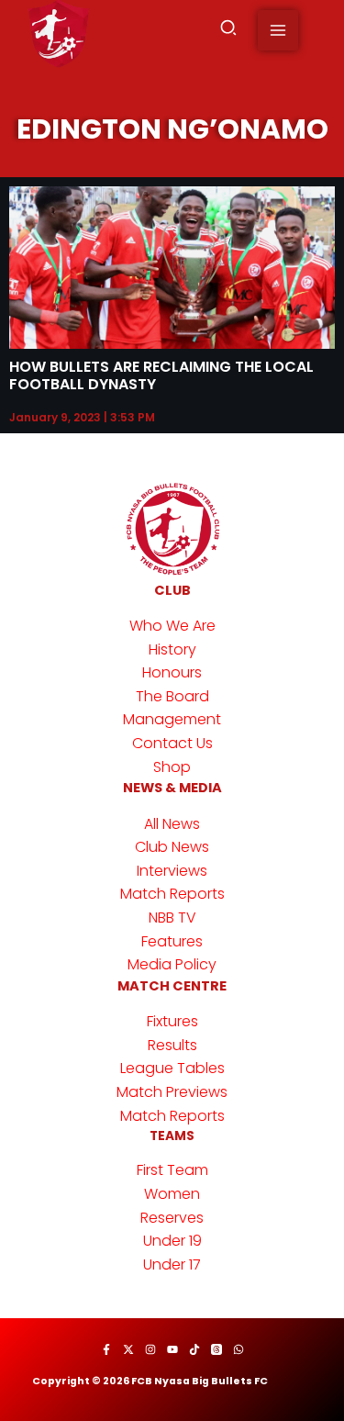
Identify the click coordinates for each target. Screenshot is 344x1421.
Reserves (172, 1217)
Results (172, 1045)
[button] (229, 31)
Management (172, 719)
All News (172, 823)
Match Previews (172, 1091)
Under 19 (172, 1240)
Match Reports (172, 893)
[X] (128, 1349)
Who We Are (172, 625)
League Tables (172, 1068)
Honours (172, 672)
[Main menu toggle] (278, 30)
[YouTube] (172, 1349)
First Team (172, 1169)
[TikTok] (194, 1349)
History (172, 649)
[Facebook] (106, 1349)
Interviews (172, 870)
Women (172, 1193)
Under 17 (172, 1264)
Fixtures (172, 1021)
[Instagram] (150, 1349)
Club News (172, 846)
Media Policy (172, 964)
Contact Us (172, 743)
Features (172, 941)
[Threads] (216, 1349)
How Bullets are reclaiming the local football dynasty (161, 375)
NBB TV (172, 917)
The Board (172, 696)
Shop (172, 767)
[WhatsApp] (238, 1349)
